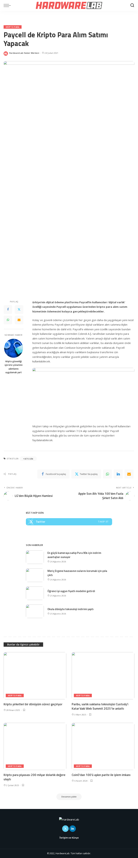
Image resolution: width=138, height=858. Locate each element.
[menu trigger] (8, 5)
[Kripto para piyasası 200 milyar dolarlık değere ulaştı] (35, 746)
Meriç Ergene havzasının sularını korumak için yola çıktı (77, 573)
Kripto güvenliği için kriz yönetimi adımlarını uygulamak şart (13, 366)
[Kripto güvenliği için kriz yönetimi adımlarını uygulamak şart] (13, 348)
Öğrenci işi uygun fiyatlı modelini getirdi (71, 591)
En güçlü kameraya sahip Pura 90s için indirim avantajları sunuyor (74, 555)
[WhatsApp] (8, 320)
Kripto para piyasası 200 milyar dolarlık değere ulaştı (34, 777)
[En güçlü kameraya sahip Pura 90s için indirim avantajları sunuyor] (35, 557)
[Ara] (132, 5)
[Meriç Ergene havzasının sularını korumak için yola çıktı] (35, 575)
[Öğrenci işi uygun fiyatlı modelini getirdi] (35, 593)
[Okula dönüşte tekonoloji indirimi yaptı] (35, 611)
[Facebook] (8, 309)
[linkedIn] (118, 473)
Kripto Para (12, 27)
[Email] (19, 320)
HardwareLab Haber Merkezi (24, 53)
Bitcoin (29, 458)
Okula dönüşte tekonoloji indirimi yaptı (70, 609)
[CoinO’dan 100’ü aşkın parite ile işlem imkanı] (103, 746)
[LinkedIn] (72, 828)
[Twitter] (19, 309)
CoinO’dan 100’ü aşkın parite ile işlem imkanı (101, 775)
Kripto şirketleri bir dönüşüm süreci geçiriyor (33, 704)
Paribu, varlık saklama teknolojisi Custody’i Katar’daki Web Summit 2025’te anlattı (100, 706)
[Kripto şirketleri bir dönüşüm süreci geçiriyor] (35, 675)
